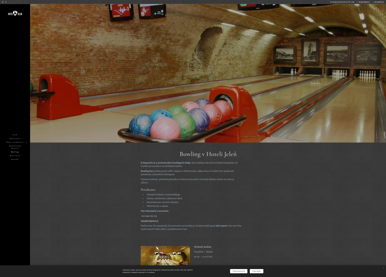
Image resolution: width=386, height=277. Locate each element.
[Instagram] (6, 2)
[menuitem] (15, 135)
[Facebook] (3, 2)
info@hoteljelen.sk (364, 2)
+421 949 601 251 (379, 2)
